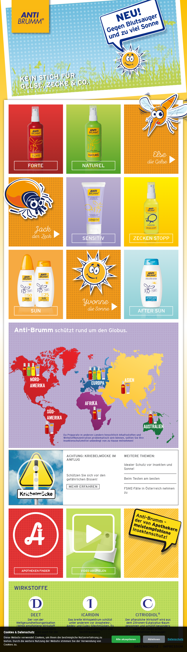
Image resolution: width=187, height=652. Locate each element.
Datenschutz (175, 639)
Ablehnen (154, 639)
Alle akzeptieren (126, 639)
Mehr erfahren (83, 486)
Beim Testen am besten (142, 478)
